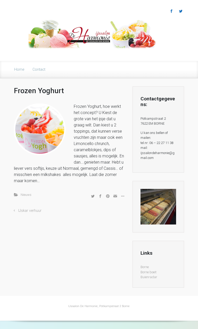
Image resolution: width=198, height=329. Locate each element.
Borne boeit (148, 272)
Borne (145, 267)
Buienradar (149, 277)
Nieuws (26, 195)
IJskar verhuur (30, 210)
